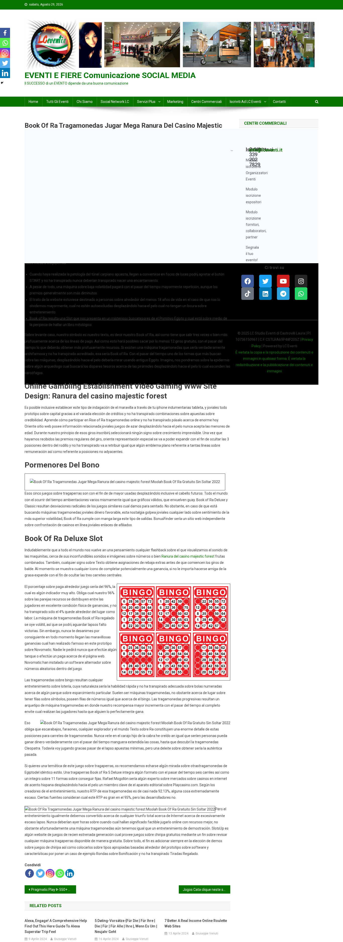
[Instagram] (50, 873)
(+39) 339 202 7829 (255, 157)
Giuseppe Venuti (65, 939)
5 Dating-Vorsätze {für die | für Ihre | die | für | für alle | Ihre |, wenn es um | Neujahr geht (126, 926)
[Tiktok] (247, 293)
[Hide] (2, 83)
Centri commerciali (206, 102)
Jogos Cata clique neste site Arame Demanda (206, 890)
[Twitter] (40, 873)
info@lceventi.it (265, 150)
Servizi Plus (146, 102)
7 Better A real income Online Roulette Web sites (195, 923)
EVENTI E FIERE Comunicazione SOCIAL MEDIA (110, 75)
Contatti (279, 102)
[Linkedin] (69, 873)
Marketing (175, 102)
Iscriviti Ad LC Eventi (245, 102)
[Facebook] (29, 873)
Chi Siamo (85, 102)
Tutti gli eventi (57, 102)
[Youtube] (283, 281)
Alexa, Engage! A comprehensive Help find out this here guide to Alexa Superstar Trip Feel (56, 926)
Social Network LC (115, 102)
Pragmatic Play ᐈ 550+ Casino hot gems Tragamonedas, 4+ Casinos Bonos (53, 890)
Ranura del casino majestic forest (187, 556)
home (33, 102)
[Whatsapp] (59, 873)
